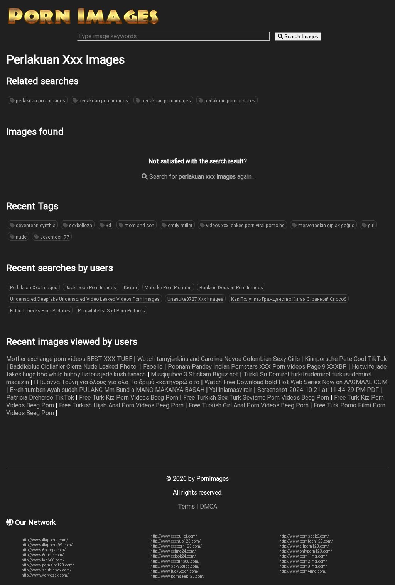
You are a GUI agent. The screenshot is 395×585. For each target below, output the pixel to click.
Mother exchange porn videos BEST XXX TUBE (70, 359)
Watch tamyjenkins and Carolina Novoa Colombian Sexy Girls (219, 359)
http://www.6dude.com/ (43, 555)
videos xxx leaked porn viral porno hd (245, 225)
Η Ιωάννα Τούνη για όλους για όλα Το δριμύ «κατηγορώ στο (117, 382)
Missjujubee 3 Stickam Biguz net (195, 374)
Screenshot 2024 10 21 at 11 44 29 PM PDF (318, 389)
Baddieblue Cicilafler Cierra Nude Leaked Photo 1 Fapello (87, 366)
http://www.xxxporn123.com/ (176, 546)
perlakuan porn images (40, 100)
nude (21, 237)
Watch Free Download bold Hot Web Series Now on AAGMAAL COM (295, 382)
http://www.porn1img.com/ (303, 556)
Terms (186, 506)
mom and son (138, 225)
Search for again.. (201, 176)
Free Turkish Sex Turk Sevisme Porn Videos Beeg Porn (257, 397)
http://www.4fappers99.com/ (47, 545)
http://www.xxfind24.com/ (173, 551)
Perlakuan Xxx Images (33, 287)
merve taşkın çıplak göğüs (325, 225)
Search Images (300, 36)
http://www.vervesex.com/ (45, 575)
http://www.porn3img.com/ (303, 566)
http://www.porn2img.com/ (303, 561)
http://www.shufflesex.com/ (46, 570)
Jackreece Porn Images (90, 287)
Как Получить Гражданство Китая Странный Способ (288, 299)
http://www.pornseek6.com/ (304, 536)
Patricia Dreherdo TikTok (41, 397)
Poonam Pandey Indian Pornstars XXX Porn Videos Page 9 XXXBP (258, 366)
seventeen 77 (54, 237)
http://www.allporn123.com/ (304, 546)
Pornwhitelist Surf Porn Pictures (111, 311)
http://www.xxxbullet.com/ (173, 536)
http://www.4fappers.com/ (45, 540)
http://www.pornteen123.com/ (306, 541)
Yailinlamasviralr (231, 389)
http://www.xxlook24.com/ (173, 556)
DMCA (208, 506)
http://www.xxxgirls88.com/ (175, 561)
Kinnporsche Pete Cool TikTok (346, 359)
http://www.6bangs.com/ (44, 550)
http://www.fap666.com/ (43, 560)
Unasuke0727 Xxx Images (195, 299)
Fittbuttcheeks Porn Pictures (40, 311)
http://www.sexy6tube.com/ (175, 566)
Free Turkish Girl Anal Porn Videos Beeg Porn (249, 405)
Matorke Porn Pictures (168, 287)
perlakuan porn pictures (229, 100)
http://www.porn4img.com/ (303, 571)
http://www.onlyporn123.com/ (305, 551)
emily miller (179, 225)
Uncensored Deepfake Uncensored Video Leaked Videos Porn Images (85, 299)
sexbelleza (80, 225)
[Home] (83, 24)
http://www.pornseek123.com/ (177, 576)
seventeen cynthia (35, 225)
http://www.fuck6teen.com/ (174, 571)
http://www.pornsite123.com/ (48, 565)
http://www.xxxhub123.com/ (175, 541)
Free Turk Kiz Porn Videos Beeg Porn (129, 397)
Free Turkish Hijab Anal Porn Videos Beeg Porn (122, 405)
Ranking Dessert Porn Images (231, 287)
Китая (130, 287)
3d (108, 225)
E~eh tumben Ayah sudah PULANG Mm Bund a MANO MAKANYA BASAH (108, 389)
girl (371, 225)
